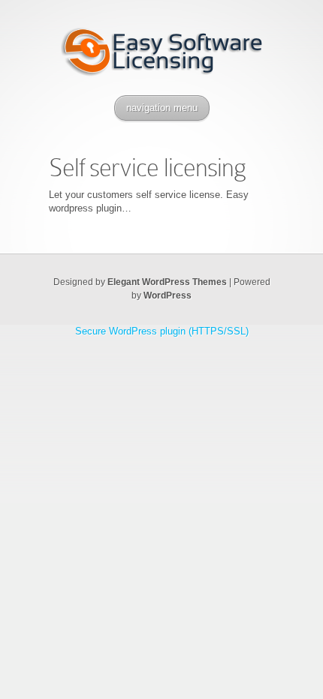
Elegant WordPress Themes (167, 282)
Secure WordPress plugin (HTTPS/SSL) (162, 331)
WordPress (167, 295)
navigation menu (162, 107)
